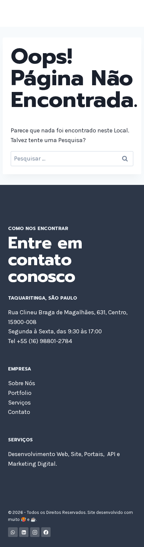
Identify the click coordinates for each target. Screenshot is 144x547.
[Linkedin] (24, 532)
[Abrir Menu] (130, 13)
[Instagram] (35, 532)
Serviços (19, 402)
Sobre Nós (21, 383)
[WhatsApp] (13, 532)
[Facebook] (46, 532)
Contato (19, 412)
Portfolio (19, 393)
